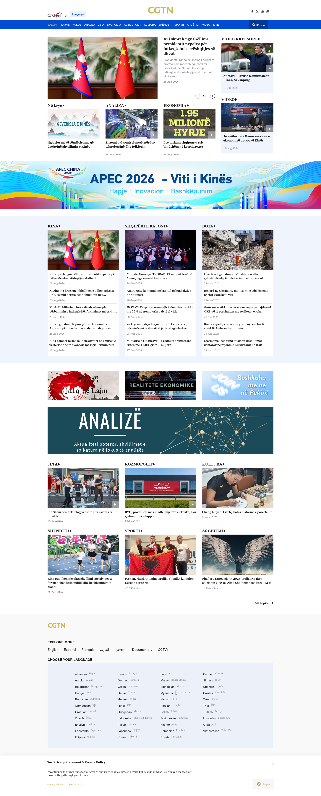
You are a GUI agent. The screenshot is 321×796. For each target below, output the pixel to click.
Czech (83, 718)
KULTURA (212, 464)
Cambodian (85, 705)
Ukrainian (216, 718)
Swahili (214, 693)
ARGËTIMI (212, 531)
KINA (53, 226)
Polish (168, 712)
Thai (209, 705)
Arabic (84, 680)
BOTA (207, 226)
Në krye (55, 105)
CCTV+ (163, 649)
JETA (53, 464)
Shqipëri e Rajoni (145, 226)
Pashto (168, 724)
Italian (127, 724)
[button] (197, 96)
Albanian (85, 674)
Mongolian (172, 686)
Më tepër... (263, 603)
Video (228, 99)
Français (88, 649)
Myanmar (175, 693)
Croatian (86, 712)
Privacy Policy (55, 784)
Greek (128, 686)
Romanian (172, 731)
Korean (127, 737)
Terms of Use (76, 784)
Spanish (213, 686)
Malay (173, 680)
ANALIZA (115, 105)
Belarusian (89, 686)
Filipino (85, 737)
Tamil (210, 699)
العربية (104, 649)
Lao (166, 674)
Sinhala (212, 680)
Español (70, 649)
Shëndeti (58, 531)
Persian (170, 705)
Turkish (212, 712)
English (53, 649)
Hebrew (127, 699)
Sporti (132, 531)
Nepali (168, 699)
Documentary (142, 649)
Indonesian (135, 718)
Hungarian (130, 712)
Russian (171, 737)
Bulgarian (88, 699)
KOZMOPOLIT (139, 464)
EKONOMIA (174, 105)
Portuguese (174, 718)
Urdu (209, 724)
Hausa (126, 693)
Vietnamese (217, 731)
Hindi (124, 705)
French (128, 674)
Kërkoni (260, 25)
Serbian (213, 674)
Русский (121, 649)
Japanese (129, 731)
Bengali (83, 693)
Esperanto (88, 731)
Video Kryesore (239, 39)
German (128, 680)
